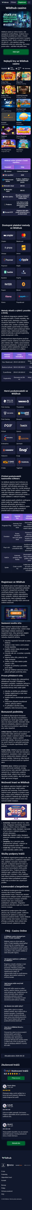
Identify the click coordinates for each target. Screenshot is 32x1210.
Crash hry (19, 68)
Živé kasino (12, 68)
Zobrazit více (16, 1143)
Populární (4, 68)
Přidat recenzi (16, 1078)
